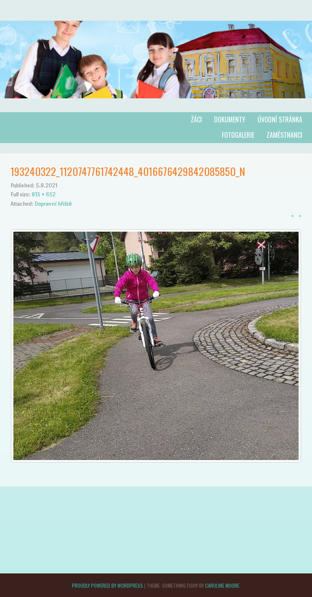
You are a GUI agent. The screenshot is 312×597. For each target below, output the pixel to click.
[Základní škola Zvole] (156, 106)
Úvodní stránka (280, 119)
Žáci (196, 119)
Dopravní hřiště (53, 204)
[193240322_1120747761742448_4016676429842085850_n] (156, 460)
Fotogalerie (238, 135)
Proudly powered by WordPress (107, 585)
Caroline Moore (222, 585)
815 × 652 (44, 194)
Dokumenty (229, 119)
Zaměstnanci (284, 135)
